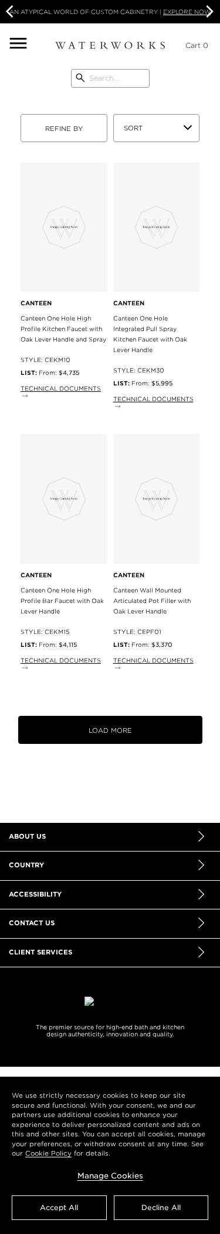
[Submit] (80, 78)
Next (208, 12)
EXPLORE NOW (187, 11)
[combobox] (110, 78)
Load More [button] (110, 730)
